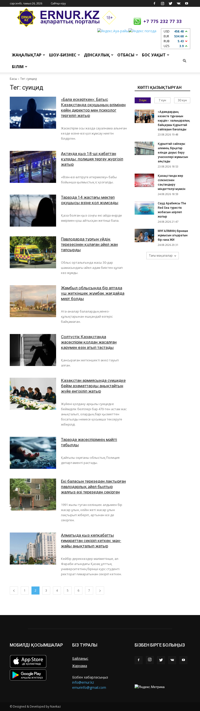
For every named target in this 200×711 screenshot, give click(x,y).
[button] (184, 61)
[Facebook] (154, 3)
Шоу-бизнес (62, 55)
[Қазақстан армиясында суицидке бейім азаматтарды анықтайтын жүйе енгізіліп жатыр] (33, 394)
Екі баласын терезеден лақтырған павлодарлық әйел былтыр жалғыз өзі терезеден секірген (93, 486)
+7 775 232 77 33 (162, 21)
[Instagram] (162, 3)
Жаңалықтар (26, 55)
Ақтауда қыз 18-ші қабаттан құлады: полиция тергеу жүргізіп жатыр (92, 159)
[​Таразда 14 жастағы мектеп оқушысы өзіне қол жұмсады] (33, 211)
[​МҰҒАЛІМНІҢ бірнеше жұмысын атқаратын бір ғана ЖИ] (144, 235)
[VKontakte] (178, 3)
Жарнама (79, 665)
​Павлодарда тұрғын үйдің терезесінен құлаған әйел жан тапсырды (89, 244)
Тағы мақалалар (161, 255)
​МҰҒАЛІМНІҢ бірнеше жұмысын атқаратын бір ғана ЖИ (173, 235)
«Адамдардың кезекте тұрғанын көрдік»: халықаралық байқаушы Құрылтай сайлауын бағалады (174, 120)
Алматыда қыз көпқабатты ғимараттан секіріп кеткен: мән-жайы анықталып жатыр (91, 540)
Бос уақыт (154, 55)
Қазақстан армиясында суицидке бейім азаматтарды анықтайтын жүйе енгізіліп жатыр (93, 386)
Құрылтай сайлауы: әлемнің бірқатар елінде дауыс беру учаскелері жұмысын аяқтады (173, 152)
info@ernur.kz (83, 682)
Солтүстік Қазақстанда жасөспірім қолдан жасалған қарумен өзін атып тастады (89, 342)
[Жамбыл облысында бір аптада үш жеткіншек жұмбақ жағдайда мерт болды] (33, 301)
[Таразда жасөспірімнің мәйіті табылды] (33, 453)
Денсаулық (97, 55)
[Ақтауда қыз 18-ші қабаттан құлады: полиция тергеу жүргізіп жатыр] (33, 167)
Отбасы (125, 55)
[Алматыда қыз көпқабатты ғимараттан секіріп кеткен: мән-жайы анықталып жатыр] (33, 549)
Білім (18, 66)
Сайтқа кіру (58, 3)
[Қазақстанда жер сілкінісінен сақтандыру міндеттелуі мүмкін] (144, 180)
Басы (13, 79)
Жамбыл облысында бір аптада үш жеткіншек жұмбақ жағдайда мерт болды (92, 293)
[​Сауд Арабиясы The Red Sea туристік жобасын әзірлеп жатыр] (144, 208)
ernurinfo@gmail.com (89, 687)
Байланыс (80, 658)
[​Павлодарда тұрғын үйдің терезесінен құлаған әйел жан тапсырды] (33, 252)
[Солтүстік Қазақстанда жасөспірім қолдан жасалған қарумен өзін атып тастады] (33, 350)
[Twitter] (170, 3)
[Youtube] (186, 3)
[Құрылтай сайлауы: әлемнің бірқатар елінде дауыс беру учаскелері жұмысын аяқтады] (144, 148)
